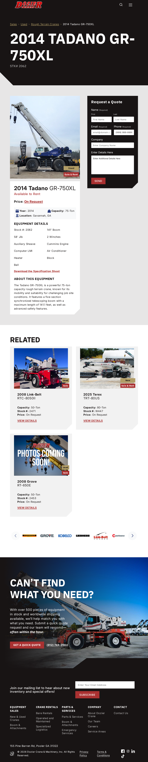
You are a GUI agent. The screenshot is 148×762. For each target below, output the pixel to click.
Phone (122, 126)
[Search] (121, 5)
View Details (27, 420)
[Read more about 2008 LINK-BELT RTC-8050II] (41, 367)
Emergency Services (69, 732)
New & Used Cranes (18, 718)
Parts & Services (72, 716)
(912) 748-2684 (57, 645)
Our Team (94, 721)
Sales (13, 24)
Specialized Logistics (43, 728)
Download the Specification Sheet (37, 271)
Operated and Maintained (45, 720)
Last (115, 114)
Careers (93, 726)
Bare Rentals (44, 713)
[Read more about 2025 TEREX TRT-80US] (107, 367)
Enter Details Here (102, 152)
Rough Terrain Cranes (45, 24)
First (93, 114)
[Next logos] (132, 535)
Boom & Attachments (18, 726)
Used (24, 24)
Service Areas (97, 731)
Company (97, 139)
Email (99, 126)
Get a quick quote (27, 645)
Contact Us (121, 713)
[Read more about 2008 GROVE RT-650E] (41, 455)
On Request (33, 201)
